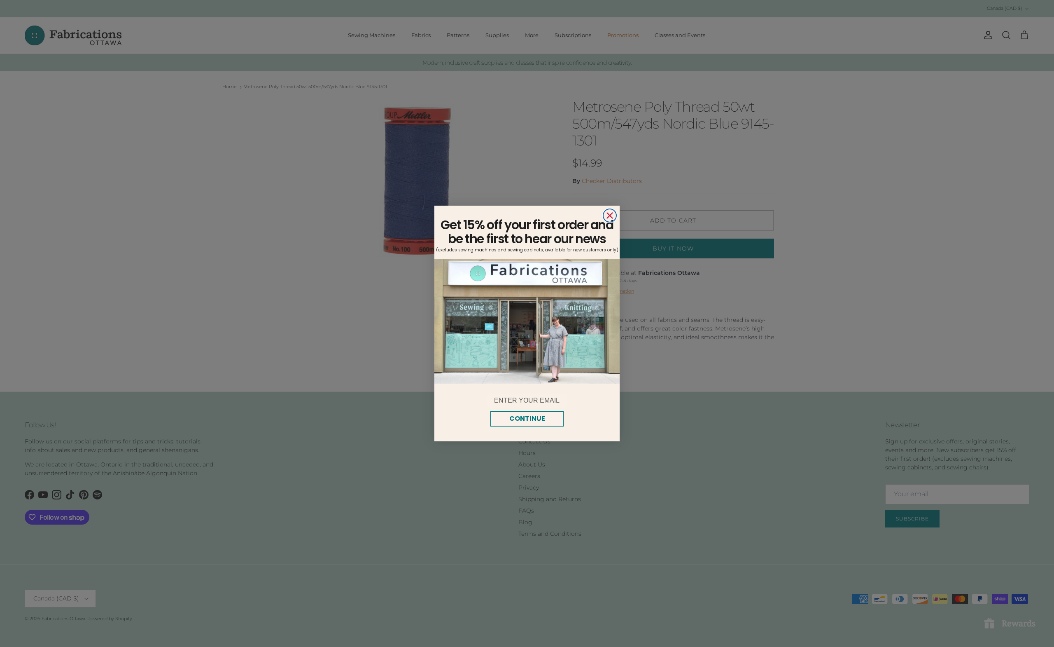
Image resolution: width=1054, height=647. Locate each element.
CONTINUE (527, 418)
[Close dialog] (609, 215)
